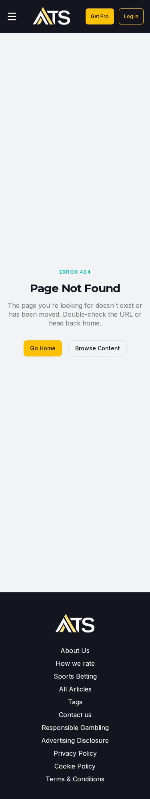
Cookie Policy (75, 766)
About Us (75, 651)
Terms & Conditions (75, 779)
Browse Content (97, 348)
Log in (131, 16)
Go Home (43, 348)
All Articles (75, 689)
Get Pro (100, 16)
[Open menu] (12, 16)
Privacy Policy (75, 753)
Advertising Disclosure (75, 740)
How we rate (75, 663)
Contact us (75, 715)
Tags (75, 702)
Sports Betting (75, 676)
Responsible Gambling (75, 728)
